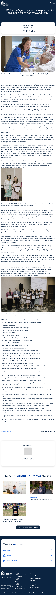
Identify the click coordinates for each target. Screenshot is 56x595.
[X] (17, 588)
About (31, 574)
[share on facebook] (27, 31)
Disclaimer (24, 593)
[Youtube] (24, 588)
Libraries (33, 585)
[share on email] (34, 31)
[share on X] (29, 31)
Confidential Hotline (35, 578)
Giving (31, 583)
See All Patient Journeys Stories (28, 527)
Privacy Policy (32, 593)
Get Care (32, 580)
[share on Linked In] (32, 31)
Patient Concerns (34, 587)
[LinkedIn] (22, 588)
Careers (33, 576)
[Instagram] (20, 588)
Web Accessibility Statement (48, 593)
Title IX (37, 593)
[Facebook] (15, 588)
